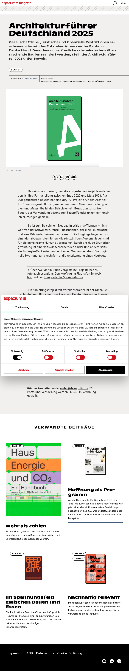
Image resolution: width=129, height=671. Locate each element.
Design (79, 558)
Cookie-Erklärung (69, 653)
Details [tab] (64, 307)
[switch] (48, 357)
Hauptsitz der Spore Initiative (63, 277)
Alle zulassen (105, 369)
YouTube (104, 661)
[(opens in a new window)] (74, 177)
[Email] (67, 177)
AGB (29, 653)
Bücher (15, 69)
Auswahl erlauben (64, 369)
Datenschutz (45, 653)
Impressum (15, 653)
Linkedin (111, 661)
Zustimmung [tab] (22, 307)
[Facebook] (55, 177)
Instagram (119, 661)
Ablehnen (23, 369)
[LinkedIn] (61, 177)
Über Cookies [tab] (106, 307)
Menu (123, 3)
